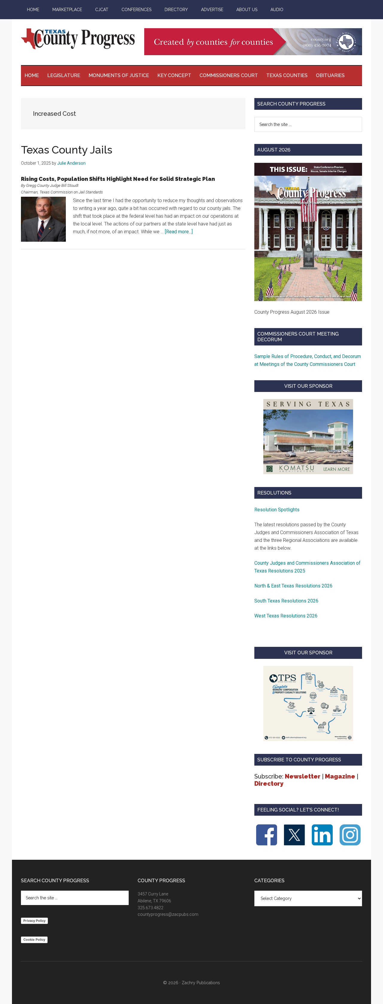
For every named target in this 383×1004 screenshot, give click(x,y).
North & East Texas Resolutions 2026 (294, 586)
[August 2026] (308, 232)
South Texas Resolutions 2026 (286, 601)
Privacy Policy (34, 921)
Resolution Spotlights (277, 509)
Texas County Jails (66, 149)
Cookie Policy (34, 939)
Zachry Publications (201, 982)
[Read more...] (179, 232)
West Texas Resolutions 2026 (285, 616)
